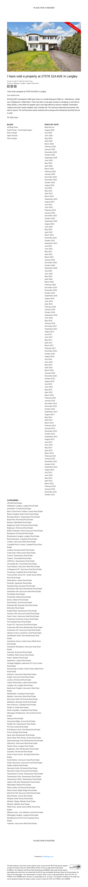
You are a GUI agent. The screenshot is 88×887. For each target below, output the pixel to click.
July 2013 (48, 442)
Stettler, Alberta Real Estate (17, 765)
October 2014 (50, 409)
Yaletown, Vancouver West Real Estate (22, 823)
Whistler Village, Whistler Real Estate (21, 801)
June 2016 (49, 362)
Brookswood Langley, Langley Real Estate (23, 536)
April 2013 (48, 450)
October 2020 (50, 265)
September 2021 (51, 243)
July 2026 (48, 133)
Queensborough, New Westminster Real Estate (25, 741)
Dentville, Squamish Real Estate (19, 583)
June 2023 (49, 207)
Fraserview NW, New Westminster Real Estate (24, 627)
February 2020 (50, 285)
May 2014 (48, 417)
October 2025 (50, 155)
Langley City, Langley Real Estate (20, 685)
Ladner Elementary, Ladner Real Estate (22, 682)
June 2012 (49, 475)
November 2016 (51, 351)
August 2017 (49, 332)
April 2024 (48, 193)
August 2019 (49, 298)
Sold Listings (12, 138)
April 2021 (48, 254)
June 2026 (49, 136)
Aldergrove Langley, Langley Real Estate (26, 83)
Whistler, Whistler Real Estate (18, 804)
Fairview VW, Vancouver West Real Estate (23, 614)
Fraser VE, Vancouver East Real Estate (22, 625)
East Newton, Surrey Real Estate (19, 602)
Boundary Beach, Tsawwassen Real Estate (23, 517)
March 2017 (49, 345)
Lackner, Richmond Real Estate (19, 680)
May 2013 (48, 448)
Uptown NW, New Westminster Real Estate (23, 782)
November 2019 (51, 290)
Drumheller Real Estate (16, 594)
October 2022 (50, 218)
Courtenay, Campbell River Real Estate (22, 572)
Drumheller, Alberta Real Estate (19, 597)
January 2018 (50, 323)
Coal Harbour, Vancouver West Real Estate (23, 566)
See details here (13, 95)
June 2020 (49, 274)
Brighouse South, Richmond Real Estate (22, 525)
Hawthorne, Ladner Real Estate (19, 660)
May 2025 (48, 163)
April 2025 (48, 166)
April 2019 (48, 304)
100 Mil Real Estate (14, 503)
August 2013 (49, 439)
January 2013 (50, 459)
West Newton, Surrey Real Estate (20, 796)
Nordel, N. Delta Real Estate (18, 707)
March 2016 (49, 370)
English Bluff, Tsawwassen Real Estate (22, 611)
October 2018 (50, 312)
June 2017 (49, 337)
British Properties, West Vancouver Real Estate (25, 531)
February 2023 (50, 210)
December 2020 (51, 263)
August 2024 (49, 185)
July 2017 (48, 334)
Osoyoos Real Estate (15, 718)
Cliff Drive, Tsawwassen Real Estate (21, 561)
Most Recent (49, 127)
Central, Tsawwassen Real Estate (20, 555)
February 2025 (50, 171)
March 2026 (49, 144)
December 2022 (51, 216)
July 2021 (48, 246)
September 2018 (51, 315)
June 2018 (49, 318)
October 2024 (50, 182)
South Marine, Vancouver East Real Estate (23, 760)
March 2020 (49, 282)
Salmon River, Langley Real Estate (20, 746)
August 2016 (49, 356)
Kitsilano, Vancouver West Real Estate (21, 674)
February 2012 (50, 486)
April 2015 (48, 392)
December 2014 (51, 403)
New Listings (12, 133)
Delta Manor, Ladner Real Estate (19, 580)
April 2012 (48, 481)
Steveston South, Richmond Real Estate (22, 771)
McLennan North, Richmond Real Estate (22, 699)
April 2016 (48, 368)
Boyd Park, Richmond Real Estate (20, 520)
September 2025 (51, 158)
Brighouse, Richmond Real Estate (20, 528)
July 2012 (48, 472)
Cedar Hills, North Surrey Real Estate (21, 553)
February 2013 (50, 456)
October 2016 (50, 354)
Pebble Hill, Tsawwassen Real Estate (21, 724)
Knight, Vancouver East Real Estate (20, 677)
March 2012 (49, 484)
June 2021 (49, 249)
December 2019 (51, 287)
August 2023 (49, 202)
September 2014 (51, 412)
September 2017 (51, 329)
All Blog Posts (12, 127)
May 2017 (48, 340)
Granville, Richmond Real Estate (19, 652)
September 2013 (51, 437)
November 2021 (51, 238)
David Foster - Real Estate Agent (19, 130)
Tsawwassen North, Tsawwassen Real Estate (24, 779)
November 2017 (51, 326)
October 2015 (50, 379)
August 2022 (49, 224)
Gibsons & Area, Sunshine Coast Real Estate (24, 633)
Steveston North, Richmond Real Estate (22, 768)
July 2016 (48, 359)
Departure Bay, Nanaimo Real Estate (21, 586)
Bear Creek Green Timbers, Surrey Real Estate (25, 511)
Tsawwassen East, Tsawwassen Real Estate (24, 776)
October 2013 (50, 434)
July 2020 (48, 271)
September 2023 (51, 199)
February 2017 (50, 348)
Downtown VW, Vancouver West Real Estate (24, 591)
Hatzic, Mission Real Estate (17, 658)
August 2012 (49, 470)
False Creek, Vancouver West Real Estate (23, 616)
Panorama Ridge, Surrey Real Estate (21, 721)
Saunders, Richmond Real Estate (20, 752)
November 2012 (51, 461)
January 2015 (50, 401)
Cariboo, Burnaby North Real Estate (20, 550)
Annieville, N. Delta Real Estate (19, 509)
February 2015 (50, 398)
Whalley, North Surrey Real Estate (20, 798)
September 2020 (51, 268)
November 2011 (51, 492)
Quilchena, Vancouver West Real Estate (22, 743)
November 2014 (51, 406)
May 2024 (48, 191)
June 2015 (49, 387)
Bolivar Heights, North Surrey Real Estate (23, 514)
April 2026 (48, 141)
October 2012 (50, 464)
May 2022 (48, 229)
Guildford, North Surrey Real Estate (20, 655)
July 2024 (48, 188)
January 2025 (50, 174)
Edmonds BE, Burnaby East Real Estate (22, 605)
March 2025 (49, 169)
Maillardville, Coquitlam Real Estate (20, 694)
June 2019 (49, 301)
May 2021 (48, 252)
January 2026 (50, 149)
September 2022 (51, 221)
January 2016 (50, 373)
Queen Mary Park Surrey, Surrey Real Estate (24, 738)
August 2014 (49, 414)
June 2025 (49, 160)
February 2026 (50, 147)
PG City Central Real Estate (17, 727)
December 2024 (51, 177)
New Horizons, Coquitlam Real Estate (21, 705)
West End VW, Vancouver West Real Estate (23, 793)
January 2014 (50, 428)
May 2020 (48, 276)
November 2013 (51, 431)
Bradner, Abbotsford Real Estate (19, 522)
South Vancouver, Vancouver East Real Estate (24, 763)
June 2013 (49, 445)
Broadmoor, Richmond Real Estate (20, 533)
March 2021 (49, 257)
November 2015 (51, 376)
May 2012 (48, 478)
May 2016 (48, 365)
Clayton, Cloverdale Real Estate (19, 558)
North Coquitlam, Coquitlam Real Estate (22, 710)
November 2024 (51, 180)
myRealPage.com (47, 856)
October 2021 (50, 240)
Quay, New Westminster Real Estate (21, 735)
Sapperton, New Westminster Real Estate (23, 749)
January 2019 (50, 309)
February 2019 (50, 307)
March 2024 (49, 196)
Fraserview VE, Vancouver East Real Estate (24, 630)
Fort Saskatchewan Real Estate (19, 622)
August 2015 (49, 381)
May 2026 (48, 138)
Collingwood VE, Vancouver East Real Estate (24, 569)
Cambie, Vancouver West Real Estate (21, 542)
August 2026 (49, 130)
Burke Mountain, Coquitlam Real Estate (22, 539)
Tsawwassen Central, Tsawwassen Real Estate (25, 774)
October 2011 (50, 495)
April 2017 (48, 343)
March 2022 (49, 235)
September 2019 (51, 296)
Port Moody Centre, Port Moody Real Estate (23, 730)
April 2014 (48, 420)
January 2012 (50, 489)
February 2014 (50, 425)
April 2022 (48, 232)
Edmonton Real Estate (15, 608)
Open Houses (12, 136)
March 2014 (49, 423)
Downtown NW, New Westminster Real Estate (24, 589)
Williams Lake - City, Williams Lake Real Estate (25, 812)
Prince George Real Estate (17, 732)
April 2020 (48, 279)
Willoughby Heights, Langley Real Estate (22, 815)
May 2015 (48, 390)
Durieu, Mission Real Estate (17, 600)
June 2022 (49, 227)
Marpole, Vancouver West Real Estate (21, 696)
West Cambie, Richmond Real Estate (21, 787)
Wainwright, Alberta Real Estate (19, 785)
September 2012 (51, 467)
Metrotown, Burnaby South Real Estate (22, 702)
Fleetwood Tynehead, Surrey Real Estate (22, 619)
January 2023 (50, 213)
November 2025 (51, 152)
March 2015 (49, 395)
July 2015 (48, 384)
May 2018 (48, 321)
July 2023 (48, 205)
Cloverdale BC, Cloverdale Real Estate (22, 564)
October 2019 (50, 293)
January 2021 (50, 260)
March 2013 (49, 453)
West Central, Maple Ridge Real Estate (22, 790)
